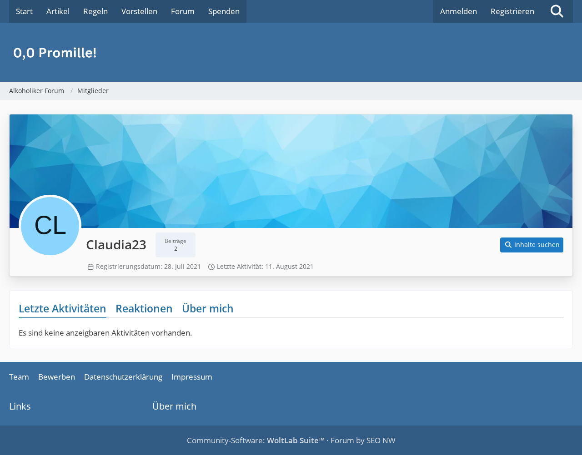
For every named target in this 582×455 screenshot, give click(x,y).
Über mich (208, 308)
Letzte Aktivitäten (62, 308)
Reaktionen (144, 308)
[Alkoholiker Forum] (291, 52)
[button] (532, 244)
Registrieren (512, 11)
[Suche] (557, 11)
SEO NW (381, 440)
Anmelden (458, 11)
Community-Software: (256, 440)
